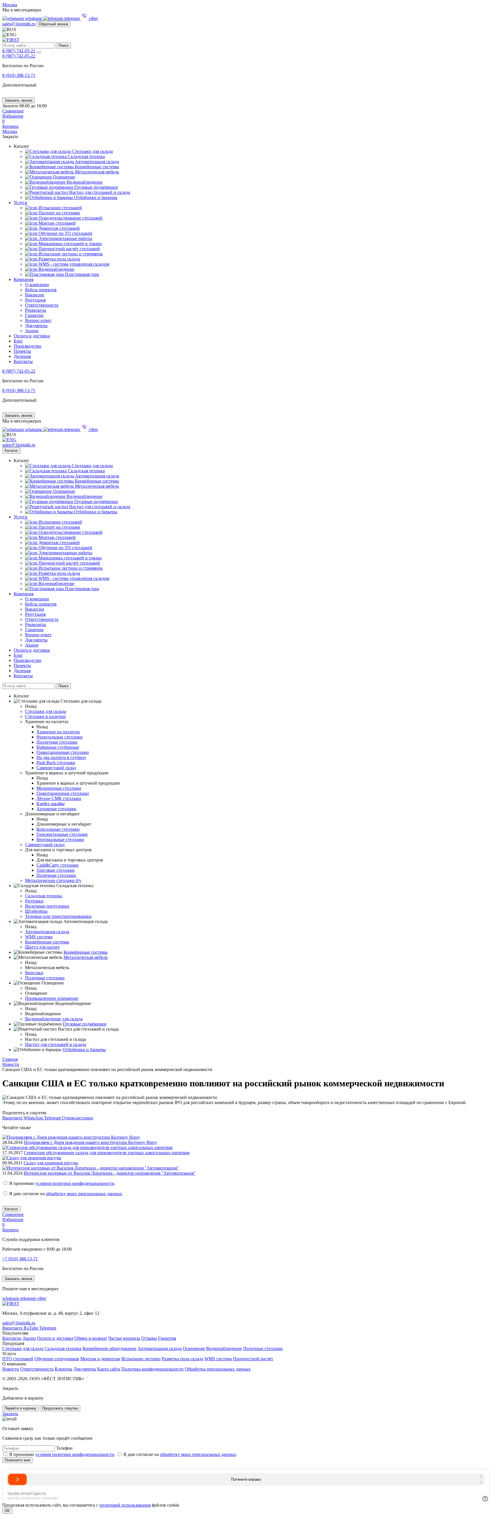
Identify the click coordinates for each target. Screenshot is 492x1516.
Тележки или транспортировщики (58, 916)
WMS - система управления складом (73, 264)
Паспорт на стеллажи (58, 212)
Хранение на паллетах (58, 731)
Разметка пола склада (58, 259)
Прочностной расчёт (253, 1358)
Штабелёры (36, 911)
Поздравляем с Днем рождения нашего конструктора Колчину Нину (90, 1142)
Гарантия (167, 1338)
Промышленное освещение (51, 998)
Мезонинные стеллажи (58, 788)
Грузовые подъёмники (95, 187)
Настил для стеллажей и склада (99, 192)
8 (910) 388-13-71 (18, 75)
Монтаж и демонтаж (100, 1358)
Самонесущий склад (56, 767)
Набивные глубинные (57, 747)
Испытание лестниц (141, 1358)
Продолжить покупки (60, 1408)
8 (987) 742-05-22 (18, 50)
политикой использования (125, 1505)
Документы (36, 325)
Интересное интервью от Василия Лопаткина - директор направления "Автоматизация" (110, 1173)
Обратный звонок (53, 24)
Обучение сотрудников (56, 1358)
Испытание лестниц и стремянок (70, 253)
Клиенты (63, 1369)
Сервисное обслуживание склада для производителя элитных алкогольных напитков (107, 1152)
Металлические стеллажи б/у (53, 880)
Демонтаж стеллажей (58, 228)
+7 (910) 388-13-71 (20, 1258)
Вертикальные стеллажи (60, 839)
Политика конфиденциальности (152, 1369)
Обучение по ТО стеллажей (64, 233)
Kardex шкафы (50, 803)
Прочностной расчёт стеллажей (68, 248)
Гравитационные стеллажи (62, 752)
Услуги (20, 202)
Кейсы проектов (41, 289)
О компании (37, 284)
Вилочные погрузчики (47, 906)
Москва (9, 4)
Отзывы (149, 1338)
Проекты (22, 351)
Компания (23, 279)
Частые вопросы (124, 1338)
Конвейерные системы (96, 166)
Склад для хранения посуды (51, 1162)
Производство (27, 346)
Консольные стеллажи (58, 829)
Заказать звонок (18, 100)
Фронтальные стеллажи (59, 737)
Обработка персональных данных (218, 1369)
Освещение (63, 177)
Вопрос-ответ (38, 320)
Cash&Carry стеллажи (57, 865)
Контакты (23, 361)
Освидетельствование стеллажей (69, 218)
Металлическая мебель (96, 171)
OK (7, 1511)
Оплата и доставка (32, 335)
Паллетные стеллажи (56, 742)
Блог (18, 341)
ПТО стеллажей (17, 1358)
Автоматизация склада (96, 161)
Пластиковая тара (81, 274)
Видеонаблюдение (83, 182)
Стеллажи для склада (22, 1348)
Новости (10, 1369)
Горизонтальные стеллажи (62, 834)
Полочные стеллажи (56, 875)
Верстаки (34, 972)
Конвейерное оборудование (109, 1348)
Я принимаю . (62, 1183)
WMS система (38, 936)
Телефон (64, 1448)
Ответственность (41, 305)
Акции (31, 330)
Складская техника (86, 156)
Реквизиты (35, 310)
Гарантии (34, 315)
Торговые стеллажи (55, 870)
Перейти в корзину (20, 1408)
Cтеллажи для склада (92, 151)
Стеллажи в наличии (45, 716)
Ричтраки (34, 900)
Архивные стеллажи (56, 808)
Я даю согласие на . (66, 1193)
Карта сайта (108, 1369)
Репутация (35, 300)
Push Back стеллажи (55, 762)
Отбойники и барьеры (95, 197)
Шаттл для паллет (42, 947)
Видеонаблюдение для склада (54, 1018)
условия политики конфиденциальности (74, 1183)
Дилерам (22, 356)
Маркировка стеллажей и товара (69, 243)
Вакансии (34, 294)
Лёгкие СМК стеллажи (58, 798)
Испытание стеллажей (59, 207)
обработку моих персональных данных (84, 1193)
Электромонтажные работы (64, 238)
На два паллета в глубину (61, 757)
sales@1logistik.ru (18, 23)
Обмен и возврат (90, 1338)
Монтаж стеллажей (56, 223)
